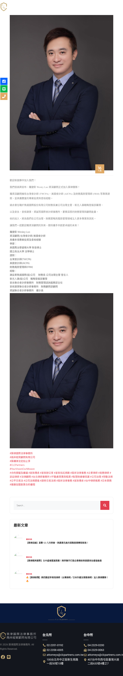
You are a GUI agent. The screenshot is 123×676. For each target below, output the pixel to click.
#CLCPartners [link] (17, 464)
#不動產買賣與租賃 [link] (60, 476)
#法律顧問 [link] (25, 476)
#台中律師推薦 (92, 480)
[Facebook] (3, 657)
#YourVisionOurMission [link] (22, 468)
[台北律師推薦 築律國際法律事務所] (22, 7)
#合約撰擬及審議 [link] (19, 472)
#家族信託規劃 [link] (62, 472)
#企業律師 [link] (92, 472)
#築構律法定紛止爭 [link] (20, 461)
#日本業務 (106, 480)
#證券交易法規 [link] (48, 480)
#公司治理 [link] (95, 476)
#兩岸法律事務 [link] (78, 472)
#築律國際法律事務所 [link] (21, 453)
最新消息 (29, 539)
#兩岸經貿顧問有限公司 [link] (22, 457)
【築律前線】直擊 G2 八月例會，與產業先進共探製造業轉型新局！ (57, 542)
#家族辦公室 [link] (46, 472)
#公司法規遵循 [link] (31, 480)
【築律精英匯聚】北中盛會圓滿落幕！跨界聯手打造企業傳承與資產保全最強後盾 (64, 560)
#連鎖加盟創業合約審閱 (22, 484)
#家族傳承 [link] (33, 472)
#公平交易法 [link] (16, 480)
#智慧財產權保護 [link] (80, 476)
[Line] (9, 657)
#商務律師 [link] (103, 472)
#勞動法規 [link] (107, 476)
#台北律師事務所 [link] (41, 476)
